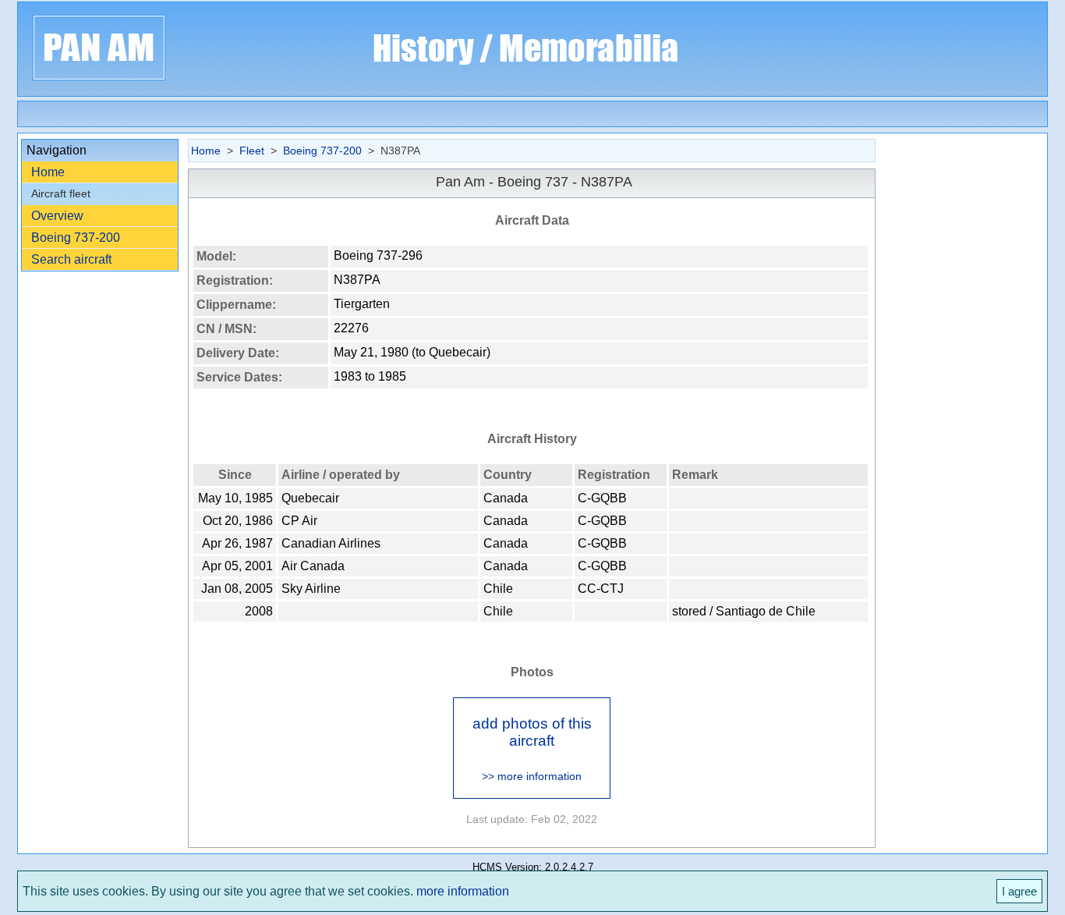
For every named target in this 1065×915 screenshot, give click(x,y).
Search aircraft (71, 259)
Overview (57, 215)
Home (48, 172)
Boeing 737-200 (75, 237)
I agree (1019, 891)
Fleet (251, 150)
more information (462, 891)
